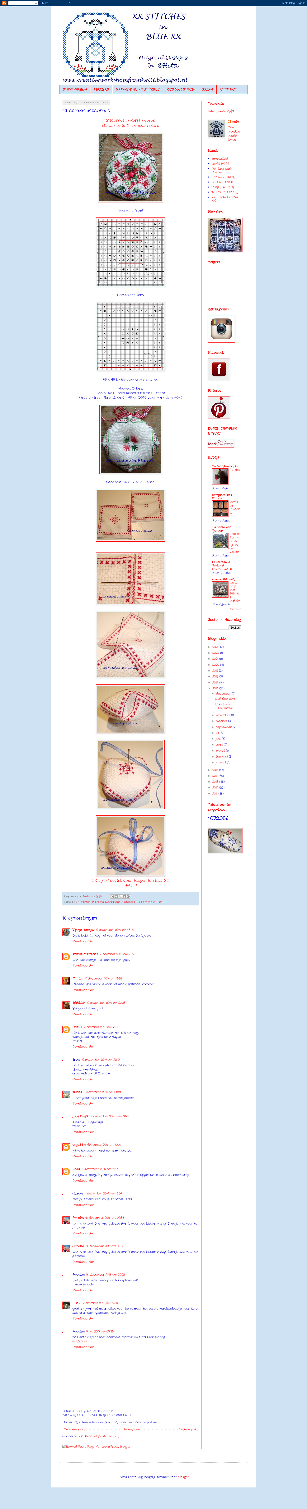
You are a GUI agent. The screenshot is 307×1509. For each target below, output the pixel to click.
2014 (215, 776)
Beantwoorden (83, 941)
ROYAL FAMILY (223, 187)
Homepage (132, 1429)
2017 (215, 682)
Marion (77, 978)
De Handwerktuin (224, 466)
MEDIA (207, 89)
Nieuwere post (74, 1429)
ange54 (77, 1145)
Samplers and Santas (222, 496)
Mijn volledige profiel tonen (234, 133)
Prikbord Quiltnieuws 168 (222, 567)
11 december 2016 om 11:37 (99, 1169)
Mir (75, 1303)
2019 (215, 671)
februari (222, 756)
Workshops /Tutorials (120, 902)
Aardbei (235, 471)
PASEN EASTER (222, 182)
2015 (215, 770)
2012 (215, 787)
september (224, 727)
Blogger (183, 1477)
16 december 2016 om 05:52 (105, 1274)
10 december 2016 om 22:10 (101, 1060)
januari (221, 762)
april (220, 745)
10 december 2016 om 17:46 (115, 930)
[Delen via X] (120, 896)
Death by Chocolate (235, 507)
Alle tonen (235, 609)
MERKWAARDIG (224, 177)
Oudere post (188, 1429)
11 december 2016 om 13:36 (103, 1193)
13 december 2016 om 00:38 (104, 1218)
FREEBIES (101, 89)
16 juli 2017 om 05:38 (100, 1331)
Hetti (235, 122)
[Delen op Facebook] (124, 896)
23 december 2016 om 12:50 (98, 1303)
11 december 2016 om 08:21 (102, 1092)
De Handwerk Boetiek (222, 170)
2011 (215, 794)
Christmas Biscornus (223, 706)
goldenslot (79, 1341)
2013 (215, 782)
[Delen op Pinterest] (128, 896)
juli (218, 733)
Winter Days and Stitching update (235, 592)
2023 (216, 647)
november (223, 715)
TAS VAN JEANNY (224, 192)
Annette (78, 1218)
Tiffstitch (78, 1003)
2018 (215, 676)
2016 (215, 688)
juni (219, 739)
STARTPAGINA (75, 89)
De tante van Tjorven (221, 529)
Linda (76, 1169)
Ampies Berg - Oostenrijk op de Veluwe (235, 543)
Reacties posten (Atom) (102, 1436)
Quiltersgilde (221, 562)
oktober (222, 721)
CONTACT (228, 89)
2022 (216, 653)
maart (221, 751)
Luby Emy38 (80, 1116)
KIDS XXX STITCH (181, 89)
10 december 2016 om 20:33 (106, 1003)
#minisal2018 (220, 159)
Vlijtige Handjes (83, 930)
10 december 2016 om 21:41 (99, 1027)
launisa (77, 1092)
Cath (76, 1027)
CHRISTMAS (82, 902)
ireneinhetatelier (84, 954)
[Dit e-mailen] (112, 896)
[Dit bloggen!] (116, 896)
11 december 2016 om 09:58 (109, 1116)
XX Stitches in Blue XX (151, 902)
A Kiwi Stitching (223, 579)
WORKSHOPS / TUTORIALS (138, 89)
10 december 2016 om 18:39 (103, 978)
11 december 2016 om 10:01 (102, 1145)
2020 (216, 665)
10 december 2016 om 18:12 (115, 954)
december (224, 694)
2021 (215, 659)
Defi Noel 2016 (225, 699)
